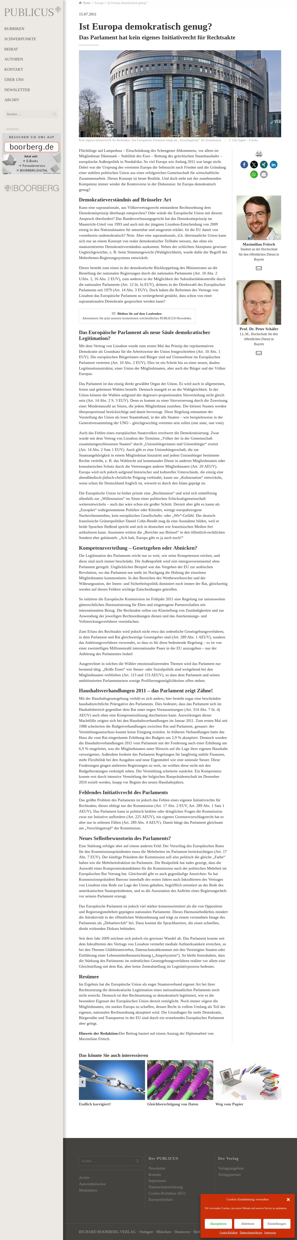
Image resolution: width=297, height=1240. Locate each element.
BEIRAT (11, 49)
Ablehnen (247, 1223)
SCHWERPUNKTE (20, 39)
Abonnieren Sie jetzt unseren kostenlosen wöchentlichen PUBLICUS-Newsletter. (137, 316)
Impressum (270, 1232)
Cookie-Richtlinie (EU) (166, 1193)
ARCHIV (11, 100)
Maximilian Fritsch (259, 244)
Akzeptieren (218, 1223)
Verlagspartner (229, 1174)
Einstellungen (277, 1223)
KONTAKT (13, 69)
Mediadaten (88, 1190)
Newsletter (156, 1168)
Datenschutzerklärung (251, 1232)
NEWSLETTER (17, 90)
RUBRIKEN (14, 29)
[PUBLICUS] (32, 11)
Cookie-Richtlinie (229, 1232)
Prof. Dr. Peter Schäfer (259, 329)
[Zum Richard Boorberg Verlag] (31, 188)
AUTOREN (13, 59)
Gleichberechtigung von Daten (172, 1104)
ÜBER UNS (14, 79)
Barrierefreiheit (160, 1199)
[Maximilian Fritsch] (259, 218)
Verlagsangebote (231, 1168)
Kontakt (154, 1174)
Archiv (84, 1177)
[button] (288, 1199)
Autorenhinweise (92, 1184)
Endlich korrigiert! (95, 1104)
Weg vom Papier (229, 1104)
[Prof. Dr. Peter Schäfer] (259, 302)
